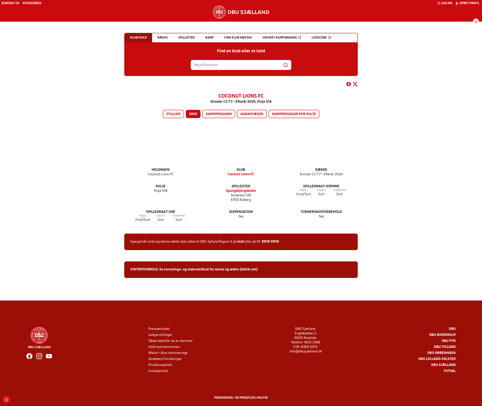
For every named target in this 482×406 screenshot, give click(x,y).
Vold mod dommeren (164, 347)
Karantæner (251, 114)
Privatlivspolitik (160, 365)
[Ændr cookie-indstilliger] (6, 399)
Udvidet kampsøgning (279, 37)
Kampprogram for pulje (294, 114)
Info (193, 114)
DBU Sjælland (443, 365)
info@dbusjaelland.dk (305, 351)
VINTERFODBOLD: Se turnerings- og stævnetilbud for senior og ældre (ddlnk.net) (194, 269)
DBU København (441, 353)
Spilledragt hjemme (321, 186)
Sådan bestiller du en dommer (170, 341)
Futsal (450, 371)
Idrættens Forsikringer (165, 359)
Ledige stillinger (160, 335)
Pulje (160, 186)
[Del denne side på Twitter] (355, 85)
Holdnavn (161, 170)
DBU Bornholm (442, 335)
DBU (452, 329)
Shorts (321, 190)
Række (321, 170)
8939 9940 (270, 241)
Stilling (173, 114)
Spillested (241, 186)
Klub (241, 170)
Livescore (319, 37)
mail (240, 241)
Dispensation (241, 212)
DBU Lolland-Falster (437, 359)
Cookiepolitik (158, 371)
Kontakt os (10, 3)
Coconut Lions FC (241, 174)
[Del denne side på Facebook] (348, 85)
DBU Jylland (445, 347)
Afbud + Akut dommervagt (168, 353)
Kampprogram (219, 114)
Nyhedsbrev (31, 3)
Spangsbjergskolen (241, 191)
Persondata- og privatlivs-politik (241, 398)
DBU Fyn (449, 341)
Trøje (303, 190)
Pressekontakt (158, 329)
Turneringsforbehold (321, 212)
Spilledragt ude (160, 212)
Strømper (339, 190)
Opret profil (469, 3)
